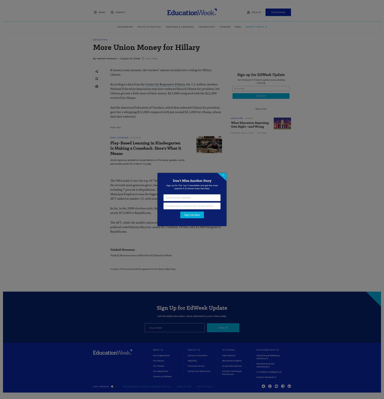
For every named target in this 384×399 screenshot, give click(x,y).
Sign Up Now (192, 215)
